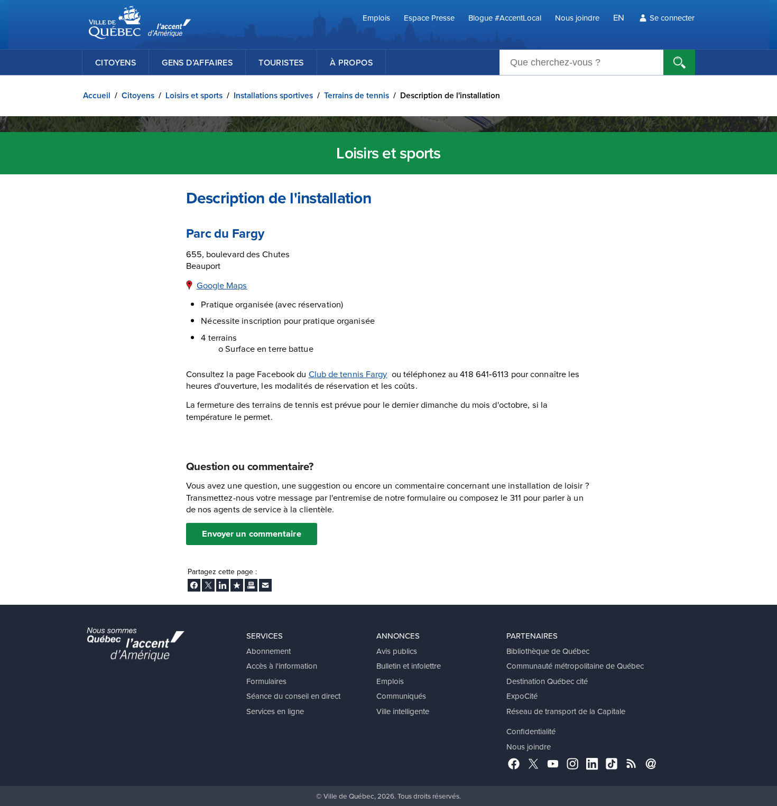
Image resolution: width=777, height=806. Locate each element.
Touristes (281, 62)
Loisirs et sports (194, 95)
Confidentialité (531, 731)
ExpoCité (522, 695)
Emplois (376, 17)
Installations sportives (273, 95)
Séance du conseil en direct (293, 695)
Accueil (96, 95)
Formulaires (266, 681)
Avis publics (396, 651)
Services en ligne (275, 711)
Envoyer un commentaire (251, 533)
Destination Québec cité (547, 681)
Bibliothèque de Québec (547, 651)
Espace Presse (429, 17)
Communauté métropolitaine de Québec (575, 665)
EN (618, 17)
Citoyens (115, 62)
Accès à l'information (281, 665)
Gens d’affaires (197, 62)
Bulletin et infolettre (408, 665)
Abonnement (268, 651)
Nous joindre (577, 17)
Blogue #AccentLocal (504, 17)
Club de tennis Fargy (348, 374)
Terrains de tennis (356, 95)
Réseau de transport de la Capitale (565, 711)
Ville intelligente (402, 711)
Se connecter (672, 17)
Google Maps (222, 285)
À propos (351, 62)
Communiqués (401, 695)
